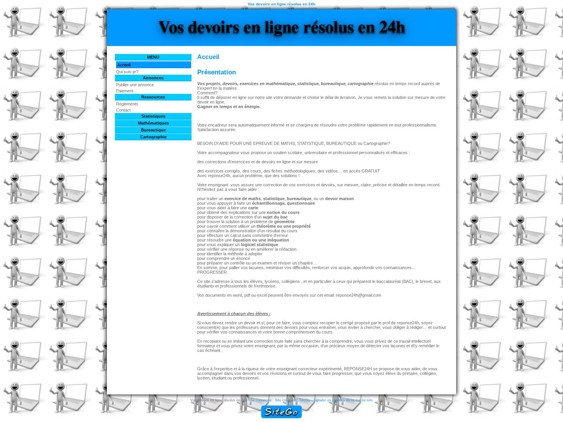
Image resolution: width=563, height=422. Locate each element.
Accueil (124, 65)
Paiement (124, 91)
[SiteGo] (281, 412)
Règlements (127, 104)
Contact (123, 110)
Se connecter (261, 400)
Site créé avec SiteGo (292, 400)
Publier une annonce (135, 84)
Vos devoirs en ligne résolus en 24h (281, 26)
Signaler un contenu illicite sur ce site (343, 400)
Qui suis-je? (127, 71)
